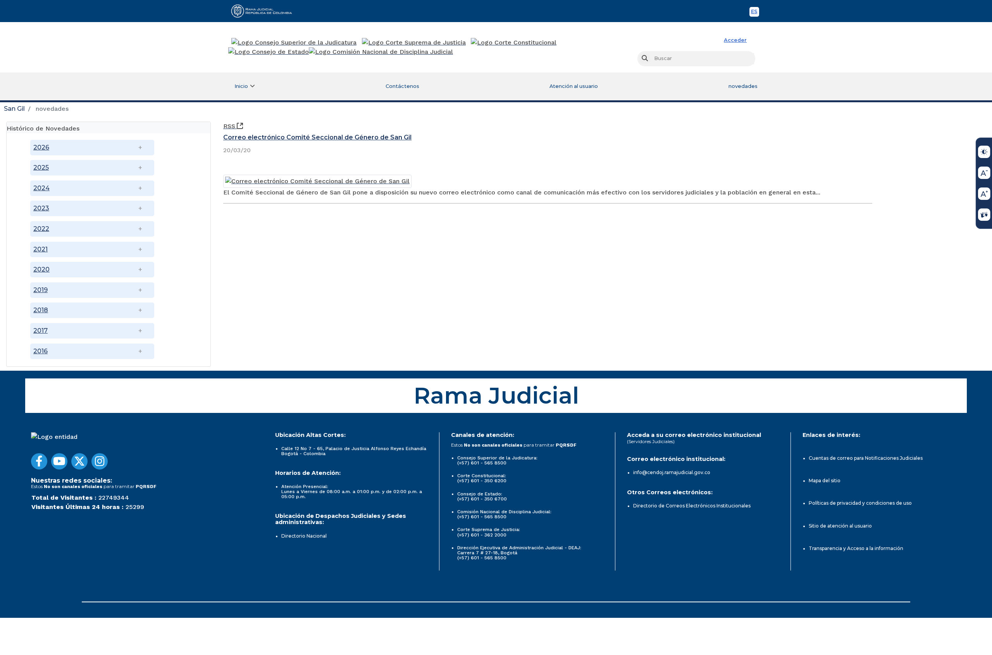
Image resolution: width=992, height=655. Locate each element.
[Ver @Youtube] (59, 461)
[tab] (108, 127)
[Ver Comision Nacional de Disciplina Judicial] (381, 52)
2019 (40, 290)
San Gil (14, 108)
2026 (41, 147)
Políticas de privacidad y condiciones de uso (860, 503)
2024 (41, 188)
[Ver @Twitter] (79, 461)
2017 (40, 330)
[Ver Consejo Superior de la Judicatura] (294, 42)
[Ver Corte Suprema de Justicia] (414, 42)
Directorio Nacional (304, 536)
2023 (41, 208)
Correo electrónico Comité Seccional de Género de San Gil (317, 137)
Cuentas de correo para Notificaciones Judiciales (866, 458)
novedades (743, 86)
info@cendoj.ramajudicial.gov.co (671, 472)
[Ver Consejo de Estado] (268, 52)
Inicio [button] (241, 86)
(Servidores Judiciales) (651, 441)
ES (755, 13)
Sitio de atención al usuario (840, 526)
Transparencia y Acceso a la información (856, 548)
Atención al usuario (573, 86)
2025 (41, 167)
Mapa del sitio (824, 480)
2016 (40, 351)
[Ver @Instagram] (99, 461)
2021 (40, 249)
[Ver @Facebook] (39, 461)
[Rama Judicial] (265, 11)
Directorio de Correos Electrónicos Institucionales (692, 506)
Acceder (735, 40)
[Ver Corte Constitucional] (514, 42)
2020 (41, 269)
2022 (41, 228)
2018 (40, 310)
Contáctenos (402, 86)
